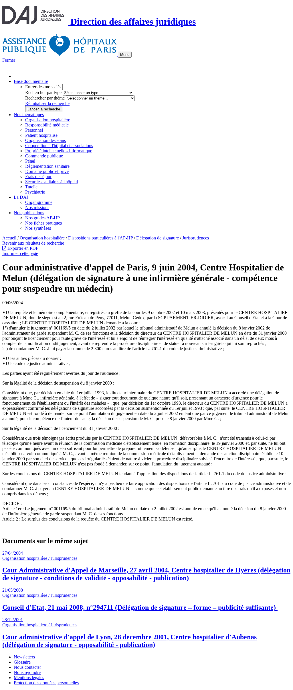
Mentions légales (29, 677)
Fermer (8, 60)
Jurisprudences (195, 237)
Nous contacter (27, 667)
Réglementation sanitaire (47, 166)
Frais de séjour (38, 176)
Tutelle (31, 186)
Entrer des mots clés (43, 86)
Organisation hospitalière (47, 119)
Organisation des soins (45, 140)
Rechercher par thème (45, 97)
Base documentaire (31, 81)
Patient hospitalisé (41, 135)
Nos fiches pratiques (43, 223)
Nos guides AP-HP (42, 217)
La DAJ (21, 197)
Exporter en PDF (22, 248)
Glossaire (22, 662)
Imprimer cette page (20, 253)
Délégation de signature (157, 237)
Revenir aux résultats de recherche (33, 243)
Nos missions (37, 207)
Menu (124, 54)
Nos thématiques (29, 114)
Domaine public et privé (47, 171)
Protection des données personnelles (46, 682)
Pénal (30, 161)
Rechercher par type (43, 92)
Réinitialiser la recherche (47, 103)
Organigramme (38, 202)
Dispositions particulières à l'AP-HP (100, 237)
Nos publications (29, 212)
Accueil (9, 237)
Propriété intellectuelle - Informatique (58, 150)
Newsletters (24, 656)
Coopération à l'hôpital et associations (59, 145)
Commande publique (44, 155)
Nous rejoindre (27, 672)
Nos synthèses (38, 228)
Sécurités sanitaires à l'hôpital (51, 181)
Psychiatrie (35, 192)
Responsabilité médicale (47, 124)
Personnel (34, 130)
